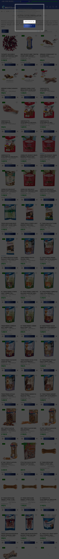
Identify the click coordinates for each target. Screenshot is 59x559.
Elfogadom (28, 25)
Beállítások (28, 21)
